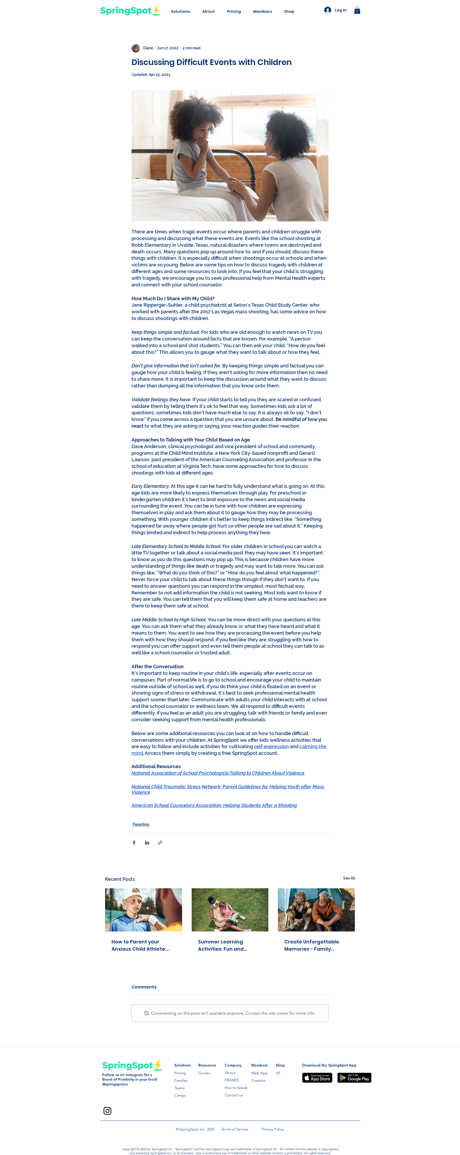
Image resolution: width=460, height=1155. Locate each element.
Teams (179, 1087)
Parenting (141, 824)
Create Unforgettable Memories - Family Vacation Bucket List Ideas (311, 945)
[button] (180, 11)
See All (349, 878)
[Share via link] (160, 842)
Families (181, 1080)
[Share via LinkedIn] (147, 842)
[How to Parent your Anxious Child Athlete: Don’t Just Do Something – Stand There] (143, 909)
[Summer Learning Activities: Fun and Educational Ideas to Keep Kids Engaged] (230, 909)
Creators (258, 1080)
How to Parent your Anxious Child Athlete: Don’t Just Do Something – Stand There (142, 945)
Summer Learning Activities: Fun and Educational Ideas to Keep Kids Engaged (224, 945)
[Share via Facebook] (134, 842)
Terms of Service (234, 1129)
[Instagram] (107, 1111)
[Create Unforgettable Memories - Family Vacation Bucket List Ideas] (316, 909)
